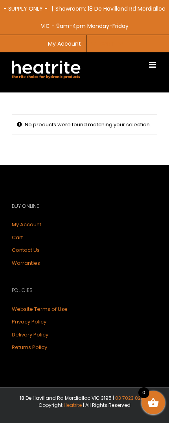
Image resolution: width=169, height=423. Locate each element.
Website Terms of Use (40, 309)
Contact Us (26, 250)
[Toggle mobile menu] (153, 65)
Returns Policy (29, 347)
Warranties (26, 263)
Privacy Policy (29, 321)
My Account (26, 224)
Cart (17, 237)
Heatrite (73, 405)
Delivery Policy (30, 334)
